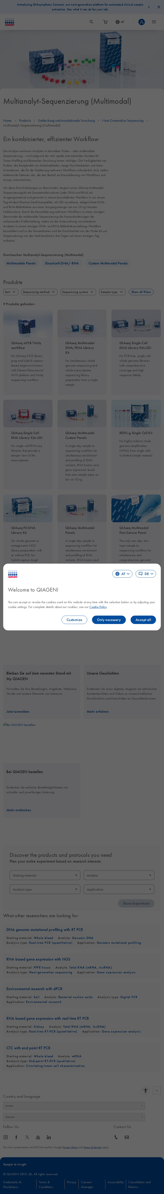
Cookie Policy (97, 607)
